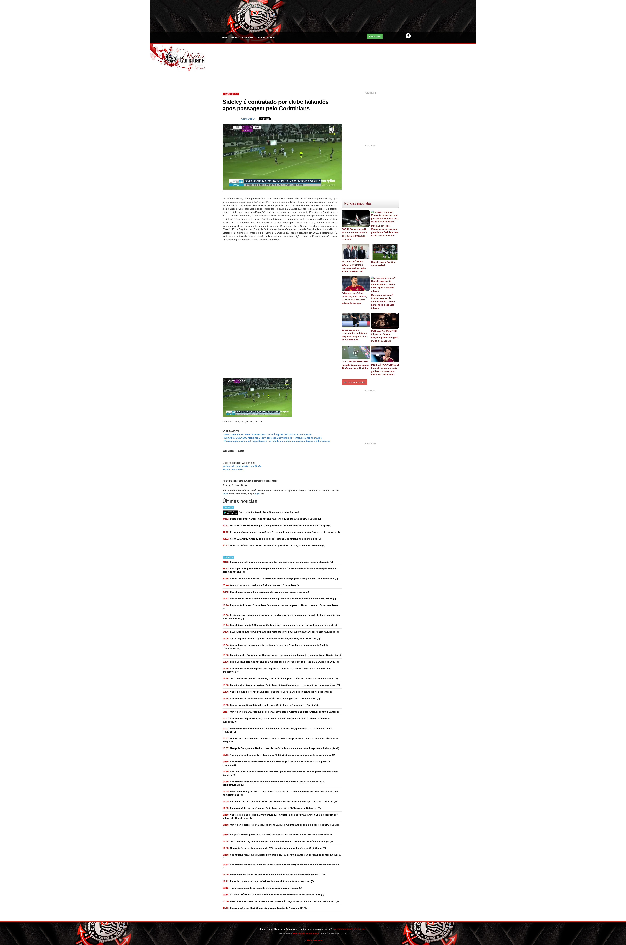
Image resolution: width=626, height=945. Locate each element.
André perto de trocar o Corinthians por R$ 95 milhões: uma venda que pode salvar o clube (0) (279, 755)
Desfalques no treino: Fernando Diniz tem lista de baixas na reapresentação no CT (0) (274, 874)
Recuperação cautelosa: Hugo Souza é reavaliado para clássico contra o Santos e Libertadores (277, 441)
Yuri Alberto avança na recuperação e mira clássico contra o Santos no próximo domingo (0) (278, 841)
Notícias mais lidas (233, 469)
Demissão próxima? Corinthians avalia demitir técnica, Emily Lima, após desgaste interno (383, 301)
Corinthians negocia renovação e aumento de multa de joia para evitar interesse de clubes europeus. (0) (277, 720)
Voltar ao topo (314, 940)
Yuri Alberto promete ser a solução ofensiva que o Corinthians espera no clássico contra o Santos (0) (281, 826)
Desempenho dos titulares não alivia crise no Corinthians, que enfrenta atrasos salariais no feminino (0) (277, 730)
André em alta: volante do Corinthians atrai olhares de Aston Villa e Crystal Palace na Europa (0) (280, 801)
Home (224, 37)
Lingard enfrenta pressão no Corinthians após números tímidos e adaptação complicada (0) (278, 834)
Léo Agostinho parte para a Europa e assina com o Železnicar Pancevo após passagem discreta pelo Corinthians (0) (280, 570)
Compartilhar (248, 118)
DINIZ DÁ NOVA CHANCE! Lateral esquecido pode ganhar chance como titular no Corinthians (385, 369)
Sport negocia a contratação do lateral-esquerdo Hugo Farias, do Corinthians (354, 335)
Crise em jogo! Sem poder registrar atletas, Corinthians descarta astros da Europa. (354, 298)
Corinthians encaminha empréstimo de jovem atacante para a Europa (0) (266, 592)
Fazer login (374, 36)
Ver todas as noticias (354, 382)
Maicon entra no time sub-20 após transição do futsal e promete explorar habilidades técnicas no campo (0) (281, 740)
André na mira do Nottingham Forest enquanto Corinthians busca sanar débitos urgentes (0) (278, 691)
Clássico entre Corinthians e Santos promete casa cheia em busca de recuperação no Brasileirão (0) (282, 655)
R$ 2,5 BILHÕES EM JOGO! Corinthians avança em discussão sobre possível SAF (354, 266)
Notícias (235, 37)
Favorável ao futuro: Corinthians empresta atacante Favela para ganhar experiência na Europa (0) (281, 631)
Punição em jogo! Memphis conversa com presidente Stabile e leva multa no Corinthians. (384, 230)
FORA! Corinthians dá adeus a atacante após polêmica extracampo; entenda (354, 234)
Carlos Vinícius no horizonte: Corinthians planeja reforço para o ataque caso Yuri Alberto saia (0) (280, 578)
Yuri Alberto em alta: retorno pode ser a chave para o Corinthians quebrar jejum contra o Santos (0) (281, 712)
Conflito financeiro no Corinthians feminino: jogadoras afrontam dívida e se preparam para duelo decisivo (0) (280, 773)
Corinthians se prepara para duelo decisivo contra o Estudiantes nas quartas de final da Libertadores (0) (275, 647)
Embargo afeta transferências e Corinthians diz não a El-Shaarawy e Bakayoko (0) (272, 808)
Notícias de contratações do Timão (242, 466)
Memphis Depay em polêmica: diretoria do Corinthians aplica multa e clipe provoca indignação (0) (281, 748)
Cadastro (247, 37)
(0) (272, 518)
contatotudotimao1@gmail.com (350, 929)
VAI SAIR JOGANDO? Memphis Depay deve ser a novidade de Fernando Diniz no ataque (273, 437)
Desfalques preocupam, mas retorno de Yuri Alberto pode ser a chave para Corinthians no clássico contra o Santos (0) (281, 617)
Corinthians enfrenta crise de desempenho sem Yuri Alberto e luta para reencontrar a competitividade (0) (273, 783)
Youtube (260, 37)
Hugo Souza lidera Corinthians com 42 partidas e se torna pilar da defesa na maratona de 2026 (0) (281, 661)
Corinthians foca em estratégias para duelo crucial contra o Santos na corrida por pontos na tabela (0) (282, 856)
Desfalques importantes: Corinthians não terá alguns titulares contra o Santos (267, 434)
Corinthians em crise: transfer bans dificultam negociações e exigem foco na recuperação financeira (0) (276, 763)
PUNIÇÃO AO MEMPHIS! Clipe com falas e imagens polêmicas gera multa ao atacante (384, 336)
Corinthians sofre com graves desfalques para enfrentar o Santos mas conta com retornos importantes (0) (277, 670)
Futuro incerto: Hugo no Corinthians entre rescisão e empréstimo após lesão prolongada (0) (278, 562)
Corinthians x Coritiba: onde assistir (383, 264)
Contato (271, 37)
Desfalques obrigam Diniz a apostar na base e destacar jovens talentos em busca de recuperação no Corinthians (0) (281, 793)
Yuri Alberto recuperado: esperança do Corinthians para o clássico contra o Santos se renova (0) (280, 678)
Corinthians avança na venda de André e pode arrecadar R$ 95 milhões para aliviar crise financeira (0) (281, 866)
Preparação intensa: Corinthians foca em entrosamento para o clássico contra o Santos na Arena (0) (280, 607)
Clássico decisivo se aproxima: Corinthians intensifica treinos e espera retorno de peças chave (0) (281, 685)
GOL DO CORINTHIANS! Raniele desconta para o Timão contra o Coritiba (355, 364)
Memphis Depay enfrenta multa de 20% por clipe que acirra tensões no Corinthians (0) (274, 848)
